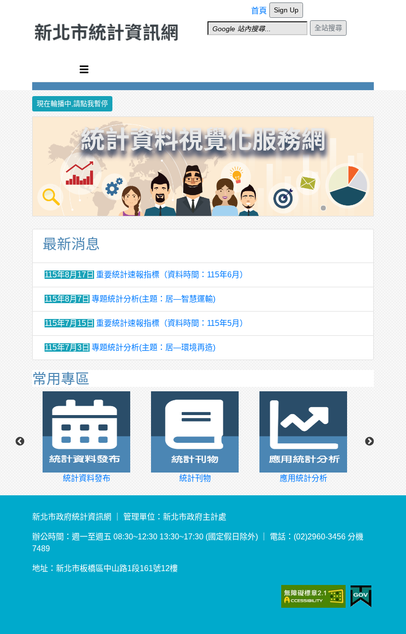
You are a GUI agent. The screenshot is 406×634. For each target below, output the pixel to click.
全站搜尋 (328, 28)
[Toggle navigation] (84, 69)
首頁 (259, 10)
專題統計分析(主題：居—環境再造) (153, 347)
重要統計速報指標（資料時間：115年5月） (172, 323)
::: (254, 6)
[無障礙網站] (326, 595)
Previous (20, 442)
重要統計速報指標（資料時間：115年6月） (172, 274)
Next (369, 442)
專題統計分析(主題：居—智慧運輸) (153, 299)
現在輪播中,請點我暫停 (72, 103)
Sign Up (286, 10)
